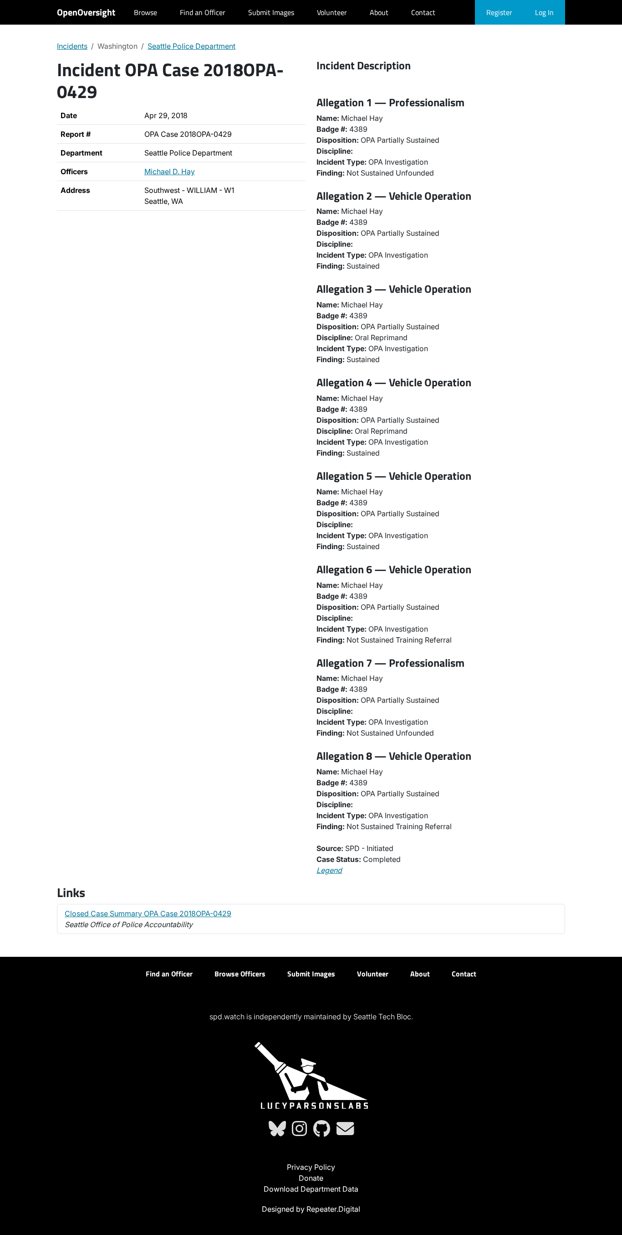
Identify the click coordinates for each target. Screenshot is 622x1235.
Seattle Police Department (191, 46)
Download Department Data (311, 1188)
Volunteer (332, 12)
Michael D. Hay (169, 171)
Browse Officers (239, 973)
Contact (423, 12)
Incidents (72, 46)
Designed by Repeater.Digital (311, 1209)
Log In (544, 12)
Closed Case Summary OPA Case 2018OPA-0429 (148, 913)
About (379, 12)
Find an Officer (202, 12)
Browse (145, 12)
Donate (311, 1178)
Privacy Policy (311, 1167)
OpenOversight (86, 12)
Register (499, 12)
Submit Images (271, 12)
